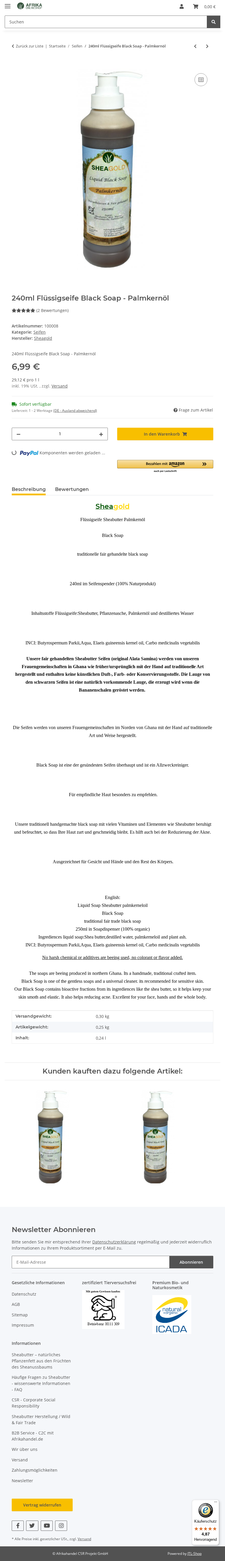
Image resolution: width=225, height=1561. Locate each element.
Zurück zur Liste (29, 46)
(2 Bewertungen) (52, 310)
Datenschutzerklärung (114, 1242)
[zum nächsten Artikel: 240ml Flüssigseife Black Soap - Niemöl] (207, 46)
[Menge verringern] (18, 434)
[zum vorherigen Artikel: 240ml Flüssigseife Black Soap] (195, 46)
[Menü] (215, 1503)
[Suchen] (213, 22)
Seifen (39, 332)
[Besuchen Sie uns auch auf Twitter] (32, 1526)
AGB (16, 1304)
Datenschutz (24, 1294)
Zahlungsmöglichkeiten (34, 1470)
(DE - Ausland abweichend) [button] (75, 410)
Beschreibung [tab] (29, 489)
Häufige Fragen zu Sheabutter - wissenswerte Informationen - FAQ (41, 1383)
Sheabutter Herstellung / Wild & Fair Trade (41, 1419)
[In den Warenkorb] (16, 65)
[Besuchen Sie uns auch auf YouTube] (47, 1526)
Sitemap (20, 1315)
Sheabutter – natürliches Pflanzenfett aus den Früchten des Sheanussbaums (41, 1361)
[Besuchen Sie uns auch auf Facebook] (18, 1526)
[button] (181, 6)
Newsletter (22, 1480)
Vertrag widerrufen (42, 1505)
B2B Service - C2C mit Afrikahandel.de (33, 1436)
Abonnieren (191, 1262)
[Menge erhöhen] (101, 434)
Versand (60, 386)
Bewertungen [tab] (72, 489)
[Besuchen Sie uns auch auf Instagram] (61, 1526)
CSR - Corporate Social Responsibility (33, 1403)
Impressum (23, 1325)
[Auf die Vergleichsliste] (201, 79)
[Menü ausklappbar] (8, 3)
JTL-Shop (195, 1553)
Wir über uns (25, 1449)
